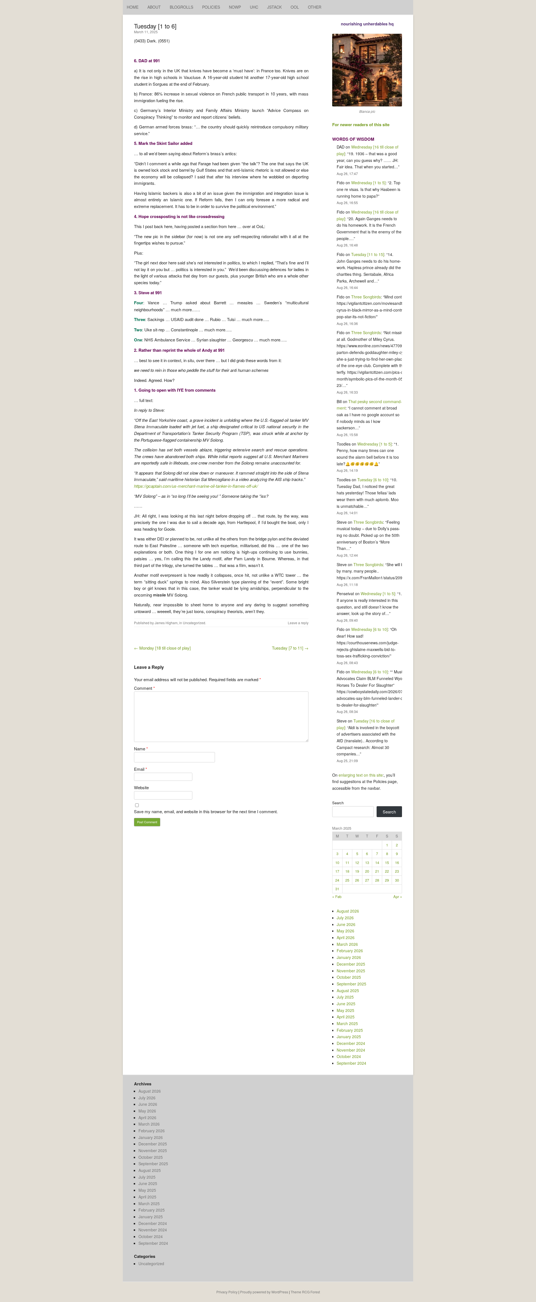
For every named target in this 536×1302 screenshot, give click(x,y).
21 (377, 871)
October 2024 (349, 1056)
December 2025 (351, 964)
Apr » (397, 896)
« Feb (336, 896)
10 (337, 862)
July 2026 (345, 917)
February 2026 (350, 950)
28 (377, 880)
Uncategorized (194, 622)
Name (141, 748)
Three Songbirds (366, 297)
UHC (254, 7)
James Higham (166, 622)
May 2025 (345, 1010)
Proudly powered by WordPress (264, 1291)
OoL (295, 7)
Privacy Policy (227, 1291)
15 (387, 862)
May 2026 (345, 931)
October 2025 (349, 977)
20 (367, 871)
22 (387, 871)
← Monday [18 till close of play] (162, 648)
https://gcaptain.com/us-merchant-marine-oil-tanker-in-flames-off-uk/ (196, 486)
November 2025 (351, 970)
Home (132, 7)
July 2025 (345, 997)
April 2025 (346, 1016)
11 (347, 862)
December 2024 (351, 1043)
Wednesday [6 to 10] (369, 629)
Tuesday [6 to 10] (372, 479)
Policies (211, 7)
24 (337, 880)
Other (314, 7)
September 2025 (351, 984)
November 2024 (351, 1050)
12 (357, 862)
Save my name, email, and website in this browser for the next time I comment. (206, 811)
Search (338, 802)
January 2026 (349, 957)
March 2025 (347, 1023)
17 (337, 871)
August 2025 (348, 990)
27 (367, 880)
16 (397, 862)
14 (377, 862)
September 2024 (351, 1063)
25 (347, 880)
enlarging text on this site (361, 775)
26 (357, 880)
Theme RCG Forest (305, 1291)
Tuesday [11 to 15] (367, 254)
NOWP (235, 7)
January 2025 (349, 1036)
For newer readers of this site (360, 124)
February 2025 (350, 1030)
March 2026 (347, 944)
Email (140, 769)
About (154, 7)
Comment (144, 688)
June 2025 (346, 1003)
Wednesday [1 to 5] (368, 182)
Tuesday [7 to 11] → (290, 648)
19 (357, 871)
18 (347, 871)
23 (397, 871)
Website (141, 787)
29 (387, 880)
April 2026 (346, 937)
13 (367, 862)
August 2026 (348, 911)
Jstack (274, 7)
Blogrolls (181, 7)
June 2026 (346, 924)
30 (397, 880)
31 (337, 888)
